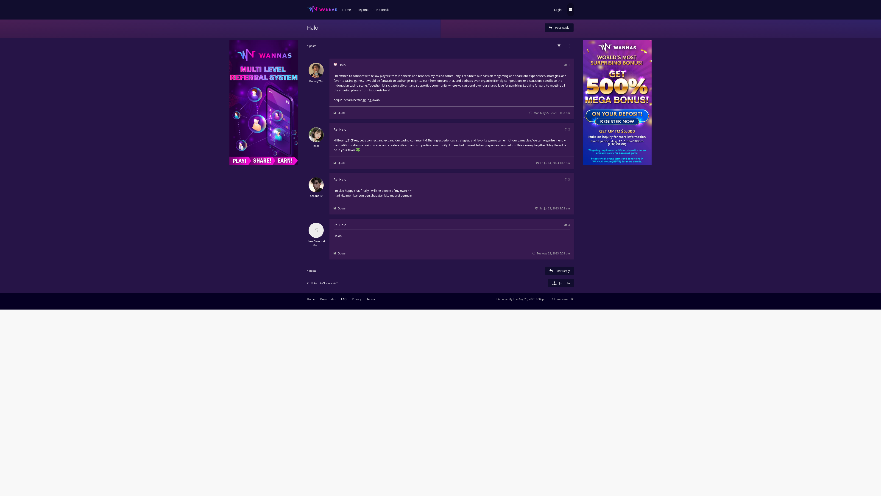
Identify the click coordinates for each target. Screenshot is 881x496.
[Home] (322, 9)
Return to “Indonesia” (324, 283)
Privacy (356, 299)
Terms (371, 299)
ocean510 (316, 196)
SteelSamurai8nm (316, 243)
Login (558, 10)
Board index (328, 299)
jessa (316, 146)
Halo (312, 27)
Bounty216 (316, 81)
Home (311, 299)
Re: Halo (340, 129)
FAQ (343, 299)
